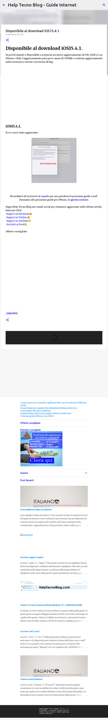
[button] (7, 40)
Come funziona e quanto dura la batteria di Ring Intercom (48, 408)
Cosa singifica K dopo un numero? (36, 509)
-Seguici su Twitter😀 (18, 217)
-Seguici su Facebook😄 (19, 213)
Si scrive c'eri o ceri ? (30, 631)
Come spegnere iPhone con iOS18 (37, 416)
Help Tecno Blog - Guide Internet (42, 4)
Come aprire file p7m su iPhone (35, 410)
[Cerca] (104, 5)
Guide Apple (12, 313)
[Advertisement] (54, 94)
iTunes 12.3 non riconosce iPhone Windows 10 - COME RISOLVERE (51, 605)
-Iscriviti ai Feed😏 (16, 224)
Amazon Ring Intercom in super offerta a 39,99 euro (45, 413)
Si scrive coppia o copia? (31, 557)
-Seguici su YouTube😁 (18, 220)
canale (45, 196)
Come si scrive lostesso (31, 679)
